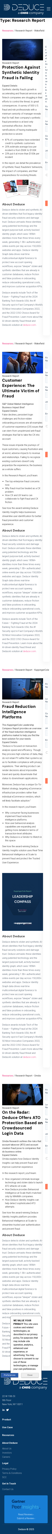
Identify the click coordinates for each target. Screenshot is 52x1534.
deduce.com (29, 325)
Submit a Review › (26, 1518)
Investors (7, 1452)
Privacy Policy (9, 1469)
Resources (7, 30)
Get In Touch (9, 1483)
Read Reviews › (26, 1514)
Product (6, 1419)
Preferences (9, 1375)
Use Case (7, 1427)
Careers (6, 1457)
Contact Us (7, 1489)
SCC (4, 1477)
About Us (6, 1448)
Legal (5, 1463)
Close (29, 1375)
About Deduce (10, 1443)
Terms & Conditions (12, 1473)
